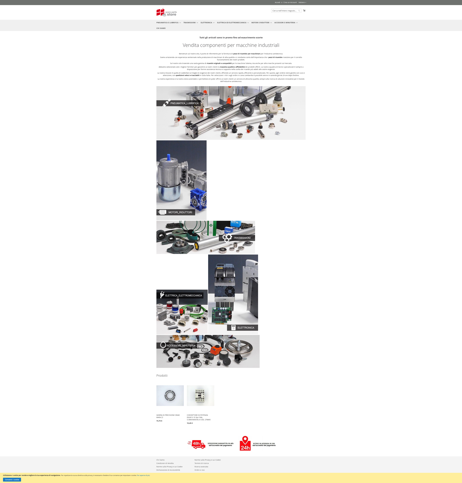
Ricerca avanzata (201, 466)
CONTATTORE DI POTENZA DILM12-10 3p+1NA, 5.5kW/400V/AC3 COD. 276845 (199, 417)
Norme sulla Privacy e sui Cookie (169, 466)
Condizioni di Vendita (165, 463)
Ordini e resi (200, 470)
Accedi (277, 2)
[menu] (231, 25)
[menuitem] (168, 22)
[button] (302, 2)
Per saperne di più (143, 475)
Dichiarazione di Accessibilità (168, 470)
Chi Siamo (160, 460)
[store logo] (166, 12)
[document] (231, 478)
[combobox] (286, 11)
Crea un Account (290, 2)
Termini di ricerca (202, 463)
